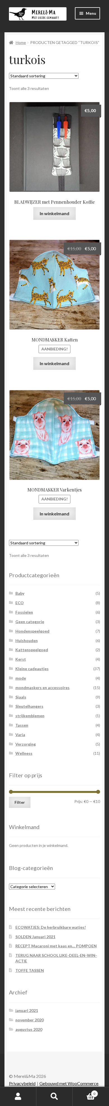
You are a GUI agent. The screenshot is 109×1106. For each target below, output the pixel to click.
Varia (20, 734)
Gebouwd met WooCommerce (68, 1083)
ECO (19, 602)
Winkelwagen (84, 1092)
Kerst (20, 659)
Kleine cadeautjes (32, 668)
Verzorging (25, 744)
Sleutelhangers (29, 706)
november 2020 (29, 1019)
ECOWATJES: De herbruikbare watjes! (50, 927)
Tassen (21, 725)
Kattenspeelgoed (31, 649)
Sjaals (20, 697)
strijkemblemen (29, 715)
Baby (19, 593)
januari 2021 (26, 1010)
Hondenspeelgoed (32, 631)
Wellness (23, 753)
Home (21, 42)
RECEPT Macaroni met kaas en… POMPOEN (56, 945)
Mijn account (18, 1096)
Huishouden (26, 640)
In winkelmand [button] (54, 213)
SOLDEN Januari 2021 (35, 936)
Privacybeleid (22, 1083)
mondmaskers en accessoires (42, 687)
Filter (20, 802)
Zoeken (54, 1096)
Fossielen (24, 612)
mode (20, 678)
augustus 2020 (28, 1029)
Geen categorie (29, 621)
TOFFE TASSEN (29, 970)
